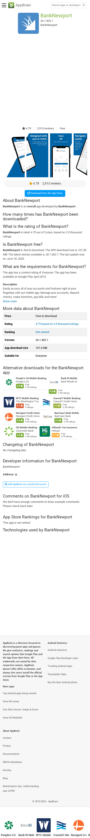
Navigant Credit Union (28, 413)
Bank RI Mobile (69, 378)
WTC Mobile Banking (27, 398)
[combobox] (66, 5)
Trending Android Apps (60, 666)
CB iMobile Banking (26, 427)
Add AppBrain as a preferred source (27, 484)
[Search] (83, 5)
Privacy (7, 745)
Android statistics (57, 650)
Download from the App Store (46, 193)
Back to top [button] (81, 806)
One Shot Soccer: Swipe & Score (20, 709)
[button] (45, 474)
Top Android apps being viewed (19, 693)
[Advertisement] (45, 80)
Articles (7, 770)
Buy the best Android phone (62, 682)
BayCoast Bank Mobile (66, 413)
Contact (7, 738)
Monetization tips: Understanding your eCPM (21, 788)
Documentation (11, 754)
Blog (5, 778)
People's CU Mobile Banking (31, 378)
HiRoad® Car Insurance (64, 427)
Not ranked (42, 332)
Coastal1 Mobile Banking (66, 398)
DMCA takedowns (12, 762)
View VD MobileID (12, 717)
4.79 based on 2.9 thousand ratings (57, 324)
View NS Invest (11, 701)
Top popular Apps (57, 674)
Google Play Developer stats (63, 658)
